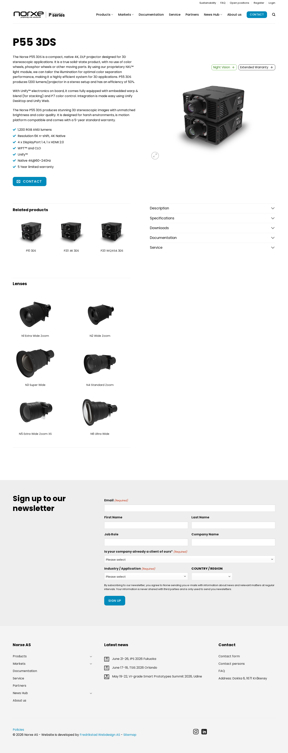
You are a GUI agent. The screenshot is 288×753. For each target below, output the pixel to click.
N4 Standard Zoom (100, 385)
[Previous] (13, 239)
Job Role (111, 534)
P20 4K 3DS (71, 251)
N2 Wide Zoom (100, 336)
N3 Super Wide (35, 385)
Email (116, 500)
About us (234, 14)
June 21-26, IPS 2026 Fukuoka (134, 659)
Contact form (229, 656)
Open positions (239, 3)
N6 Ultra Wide (100, 434)
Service (174, 14)
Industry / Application (129, 568)
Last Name (200, 517)
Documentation (151, 14)
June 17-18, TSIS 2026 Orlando (134, 667)
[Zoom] (155, 155)
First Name (113, 517)
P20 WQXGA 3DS (112, 251)
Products (103, 14)
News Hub (211, 14)
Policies (18, 729)
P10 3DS (31, 251)
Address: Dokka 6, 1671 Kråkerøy (242, 678)
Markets (124, 14)
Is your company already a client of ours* (145, 551)
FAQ (223, 3)
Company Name (205, 534)
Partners (192, 14)
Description (159, 208)
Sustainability (207, 3)
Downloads (159, 228)
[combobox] (224, 67)
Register (259, 3)
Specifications (162, 218)
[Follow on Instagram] (196, 732)
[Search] (273, 14)
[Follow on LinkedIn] (204, 732)
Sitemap (129, 734)
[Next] (130, 239)
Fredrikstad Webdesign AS (100, 734)
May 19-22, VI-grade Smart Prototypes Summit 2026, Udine (157, 676)
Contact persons (231, 663)
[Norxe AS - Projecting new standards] (39, 14)
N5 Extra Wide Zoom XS (35, 434)
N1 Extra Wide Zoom (35, 336)
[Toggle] (212, 208)
